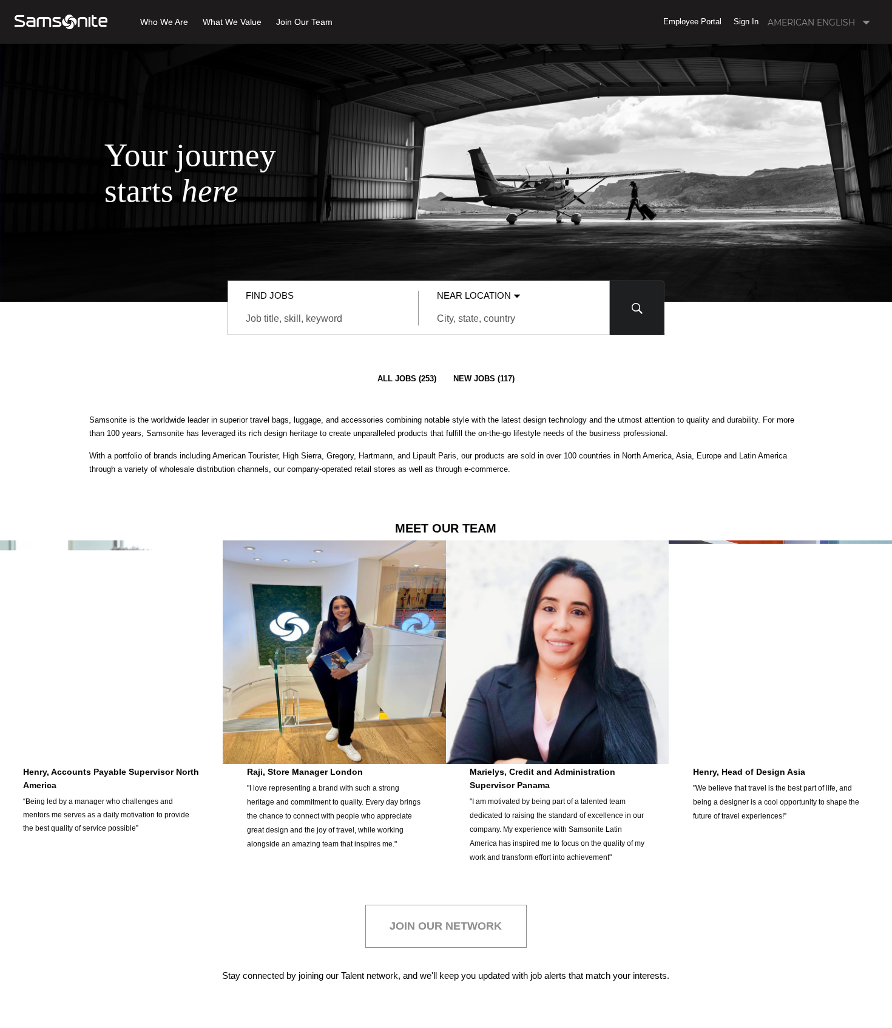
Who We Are (164, 22)
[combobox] (323, 318)
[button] (692, 22)
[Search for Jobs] (637, 308)
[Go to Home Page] (61, 22)
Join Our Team (304, 22)
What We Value (232, 22)
